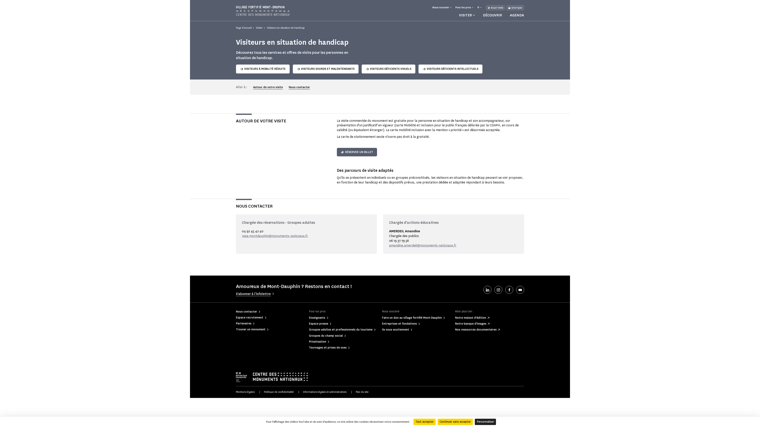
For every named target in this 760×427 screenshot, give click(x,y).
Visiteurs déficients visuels (390, 69)
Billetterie (497, 7)
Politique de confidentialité (279, 392)
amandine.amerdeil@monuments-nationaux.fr (422, 245)
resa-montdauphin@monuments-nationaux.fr (275, 236)
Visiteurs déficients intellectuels (452, 69)
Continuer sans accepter (455, 422)
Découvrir (492, 15)
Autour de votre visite (268, 87)
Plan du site (362, 392)
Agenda (517, 15)
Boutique (517, 7)
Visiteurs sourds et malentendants (327, 69)
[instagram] (498, 290)
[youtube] (520, 290)
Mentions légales (245, 392)
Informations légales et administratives (325, 392)
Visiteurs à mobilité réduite (265, 69)
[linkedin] (487, 290)
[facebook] (509, 290)
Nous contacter (299, 87)
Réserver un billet (359, 152)
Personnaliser (485, 422)
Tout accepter (424, 422)
